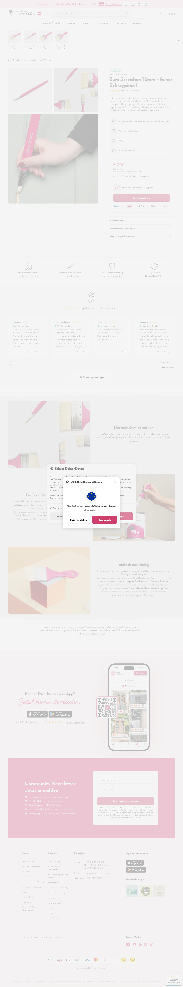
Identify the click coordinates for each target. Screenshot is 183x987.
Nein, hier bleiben (78, 519)
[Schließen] (115, 482)
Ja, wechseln (105, 519)
